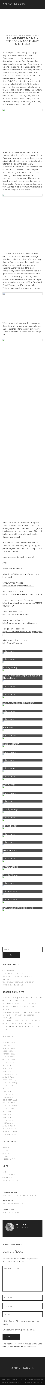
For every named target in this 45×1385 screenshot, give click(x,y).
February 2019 (10, 1097)
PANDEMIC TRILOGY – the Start (19, 1024)
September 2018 (10, 1106)
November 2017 (10, 1132)
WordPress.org (10, 1180)
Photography (9, 1159)
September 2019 (10, 1083)
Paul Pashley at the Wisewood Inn (20, 1195)
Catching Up (8, 970)
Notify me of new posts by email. (20, 1330)
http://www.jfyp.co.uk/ (13, 643)
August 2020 (8, 1062)
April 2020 (7, 1071)
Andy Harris (14, 4)
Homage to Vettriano (13, 1204)
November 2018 (10, 1100)
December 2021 (10, 1051)
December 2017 (10, 1129)
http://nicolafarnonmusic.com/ (16, 614)
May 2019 (7, 1091)
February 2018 (10, 1123)
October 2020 (9, 1060)
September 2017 (10, 1134)
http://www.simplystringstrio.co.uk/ (18, 586)
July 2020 (7, 1065)
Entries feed (9, 1175)
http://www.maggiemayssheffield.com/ (21, 623)
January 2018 (9, 1126)
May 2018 (7, 1114)
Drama (6, 1147)
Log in (5, 1172)
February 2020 (10, 1074)
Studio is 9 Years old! (13, 985)
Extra (5, 1150)
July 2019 (7, 1088)
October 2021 (9, 1054)
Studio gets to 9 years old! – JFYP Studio (22, 998)
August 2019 (8, 1086)
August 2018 (8, 1109)
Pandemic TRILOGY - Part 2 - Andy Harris (21, 1021)
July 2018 (7, 1111)
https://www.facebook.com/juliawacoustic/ (22, 594)
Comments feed (10, 1178)
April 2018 (7, 1117)
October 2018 (9, 1103)
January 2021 (9, 1057)
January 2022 (9, 1048)
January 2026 (9, 1042)
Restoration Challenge (14, 973)
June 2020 (7, 1068)
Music (36, 35)
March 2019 (8, 1094)
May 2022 (7, 1045)
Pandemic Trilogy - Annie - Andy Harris (21, 1012)
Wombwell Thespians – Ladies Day (19, 982)
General (7, 1153)
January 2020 (9, 1077)
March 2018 (8, 1120)
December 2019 (10, 1080)
